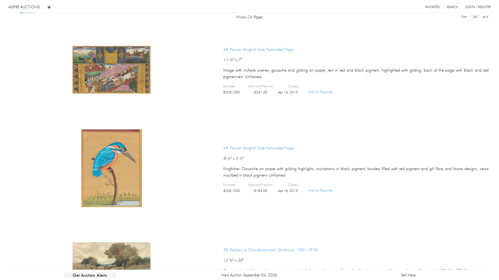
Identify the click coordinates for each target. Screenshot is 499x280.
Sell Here (408, 275)
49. (258, 148)
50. (270, 250)
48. (258, 49)
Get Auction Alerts (90, 275)
